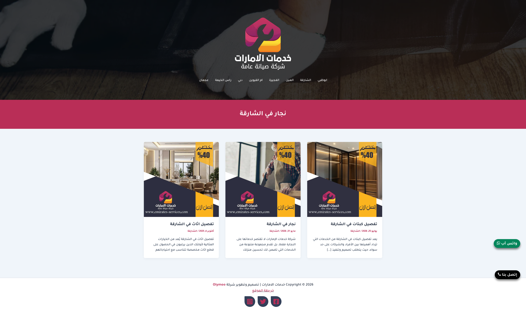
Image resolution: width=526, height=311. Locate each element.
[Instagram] (250, 301)
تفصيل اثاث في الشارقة (192, 224)
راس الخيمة (223, 80)
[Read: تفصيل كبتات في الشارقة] (344, 179)
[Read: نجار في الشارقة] (262, 179)
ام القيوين (256, 80)
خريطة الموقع (263, 291)
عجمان (204, 80)
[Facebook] (276, 301)
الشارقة (305, 80)
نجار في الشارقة (281, 224)
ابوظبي (322, 80)
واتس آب (508, 244)
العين (290, 80)
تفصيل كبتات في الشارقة (354, 224)
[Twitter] (263, 301)
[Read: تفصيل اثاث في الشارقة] (181, 179)
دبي (240, 80)
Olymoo (219, 285)
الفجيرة (274, 80)
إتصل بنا (509, 275)
